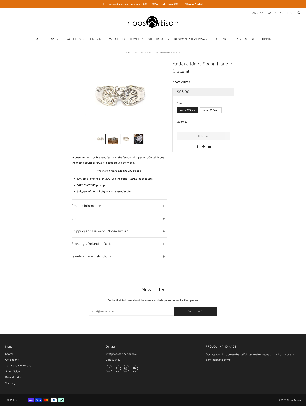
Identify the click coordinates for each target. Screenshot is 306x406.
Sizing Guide (244, 39)
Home (37, 39)
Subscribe (194, 311)
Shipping (266, 39)
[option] (119, 94)
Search (9, 354)
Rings (50, 39)
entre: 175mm (187, 110)
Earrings (221, 39)
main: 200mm (210, 110)
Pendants (96, 39)
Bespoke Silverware (191, 39)
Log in (271, 13)
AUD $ (254, 13)
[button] (100, 139)
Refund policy (13, 377)
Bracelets (72, 39)
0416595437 (113, 359)
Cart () (287, 13)
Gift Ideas (157, 39)
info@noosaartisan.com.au (121, 354)
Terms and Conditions (18, 365)
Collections (12, 359)
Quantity (182, 121)
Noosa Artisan (181, 82)
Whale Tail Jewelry (126, 39)
